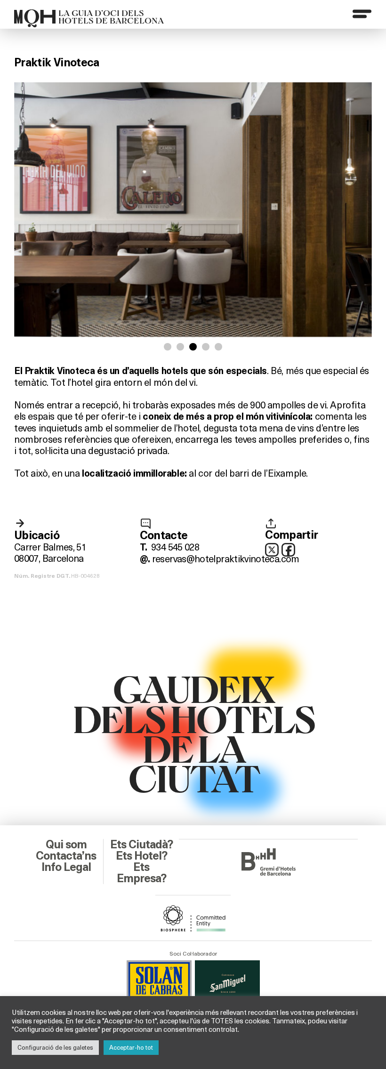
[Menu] (362, 13)
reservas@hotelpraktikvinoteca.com (225, 558)
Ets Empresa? (141, 873)
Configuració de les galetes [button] (55, 1047)
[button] (167, 347)
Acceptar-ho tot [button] (131, 1047)
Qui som (66, 845)
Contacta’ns (66, 856)
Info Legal (66, 867)
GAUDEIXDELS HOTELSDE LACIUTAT (193, 732)
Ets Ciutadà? (141, 845)
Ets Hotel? (141, 856)
